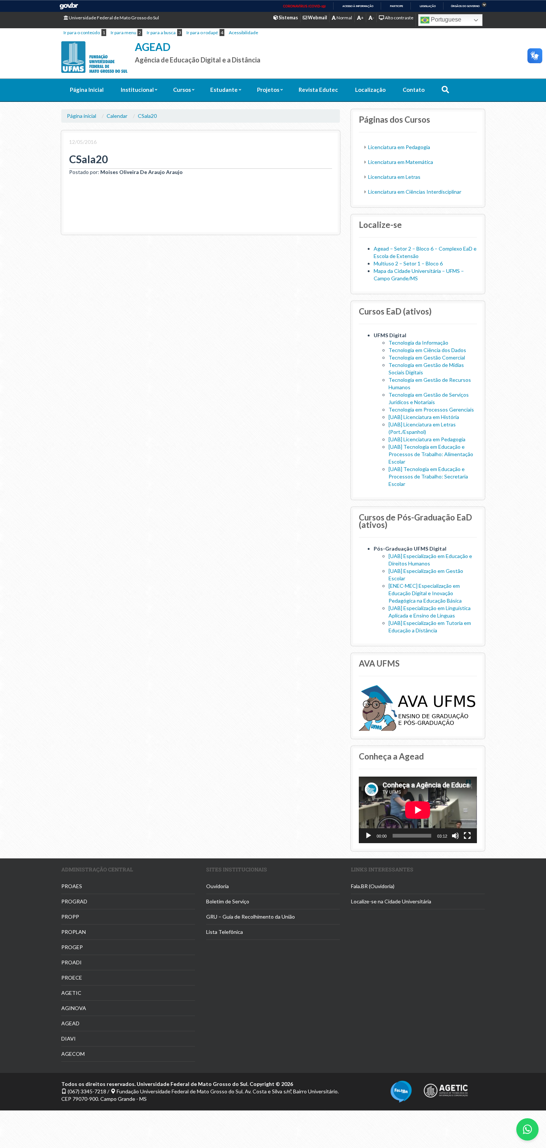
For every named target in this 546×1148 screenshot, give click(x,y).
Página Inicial (87, 89)
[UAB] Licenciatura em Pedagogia (427, 439)
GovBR (68, 6)
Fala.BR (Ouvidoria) (372, 886)
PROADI (71, 962)
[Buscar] (445, 90)
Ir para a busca (161, 32)
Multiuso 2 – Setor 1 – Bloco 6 (408, 263)
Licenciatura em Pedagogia (399, 147)
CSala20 (147, 116)
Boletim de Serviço (227, 901)
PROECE (71, 977)
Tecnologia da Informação (418, 342)
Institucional (137, 89)
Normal (344, 17)
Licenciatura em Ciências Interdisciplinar (414, 191)
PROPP (70, 916)
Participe (396, 6)
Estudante (224, 89)
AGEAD (152, 47)
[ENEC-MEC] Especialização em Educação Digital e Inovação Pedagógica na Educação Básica (425, 593)
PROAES (71, 886)
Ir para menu (123, 32)
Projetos (268, 89)
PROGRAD (74, 901)
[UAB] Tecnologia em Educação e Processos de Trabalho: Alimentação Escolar (431, 454)
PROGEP (72, 947)
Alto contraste (398, 17)
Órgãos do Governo (465, 6)
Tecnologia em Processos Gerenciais (431, 409)
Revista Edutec (318, 89)
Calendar (117, 116)
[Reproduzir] (368, 835)
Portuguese (445, 19)
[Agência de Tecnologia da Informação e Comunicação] (445, 1088)
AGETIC (71, 993)
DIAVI (68, 1038)
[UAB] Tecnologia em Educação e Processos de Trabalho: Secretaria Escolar (428, 476)
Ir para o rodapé (202, 32)
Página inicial (81, 116)
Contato (414, 89)
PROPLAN (73, 932)
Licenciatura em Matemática (400, 162)
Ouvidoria (217, 886)
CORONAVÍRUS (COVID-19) (304, 6)
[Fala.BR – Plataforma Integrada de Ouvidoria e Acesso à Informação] (401, 1091)
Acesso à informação (357, 6)
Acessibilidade (243, 32)
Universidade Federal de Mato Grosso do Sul (113, 17)
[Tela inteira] (467, 835)
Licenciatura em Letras (394, 177)
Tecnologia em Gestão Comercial (427, 357)
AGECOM (73, 1054)
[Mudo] (455, 835)
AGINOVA (73, 1008)
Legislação (428, 6)
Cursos (182, 89)
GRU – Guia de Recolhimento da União (250, 916)
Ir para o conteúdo (82, 32)
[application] (418, 810)
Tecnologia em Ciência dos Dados (427, 350)
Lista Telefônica (224, 932)
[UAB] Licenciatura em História (424, 417)
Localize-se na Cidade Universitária (391, 901)
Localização (370, 89)
